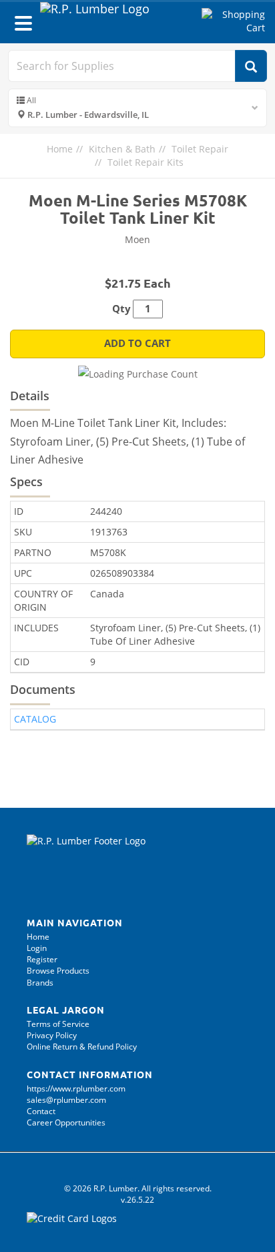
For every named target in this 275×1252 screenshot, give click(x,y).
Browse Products (58, 970)
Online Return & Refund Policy (82, 1046)
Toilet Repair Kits (145, 162)
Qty (121, 309)
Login (37, 948)
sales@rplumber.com (66, 1099)
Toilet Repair (200, 149)
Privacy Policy (52, 1035)
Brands (40, 982)
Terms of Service (58, 1024)
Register (42, 959)
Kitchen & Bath (122, 149)
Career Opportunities (66, 1122)
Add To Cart (137, 343)
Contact (41, 1111)
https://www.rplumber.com (76, 1088)
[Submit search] (251, 66)
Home (60, 149)
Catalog (35, 719)
